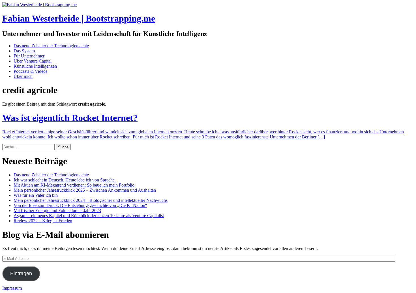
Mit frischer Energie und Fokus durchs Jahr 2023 (57, 210)
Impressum (12, 288)
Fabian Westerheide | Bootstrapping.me (78, 18)
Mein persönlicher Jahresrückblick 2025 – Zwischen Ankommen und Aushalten (85, 190)
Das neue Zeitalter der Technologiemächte (51, 45)
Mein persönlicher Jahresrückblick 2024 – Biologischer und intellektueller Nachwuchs (91, 200)
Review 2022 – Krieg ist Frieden (43, 220)
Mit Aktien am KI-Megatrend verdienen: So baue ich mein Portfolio (74, 185)
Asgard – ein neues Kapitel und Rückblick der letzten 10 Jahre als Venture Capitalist (89, 215)
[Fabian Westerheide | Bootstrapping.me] (39, 4)
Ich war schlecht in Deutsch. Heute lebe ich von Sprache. (65, 179)
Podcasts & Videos (30, 71)
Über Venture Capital (33, 61)
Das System (24, 50)
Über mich (23, 76)
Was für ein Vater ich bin (36, 195)
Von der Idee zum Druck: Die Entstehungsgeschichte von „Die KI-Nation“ (80, 205)
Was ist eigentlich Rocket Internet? (70, 118)
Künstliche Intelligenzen (35, 66)
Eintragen (21, 273)
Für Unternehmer (29, 56)
